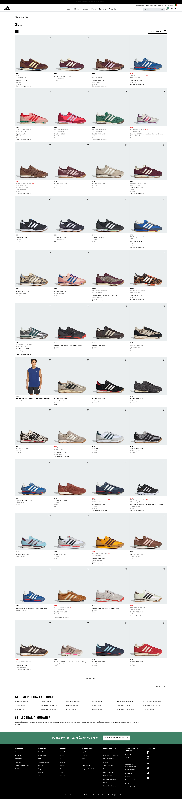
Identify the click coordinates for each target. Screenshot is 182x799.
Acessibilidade (119, 795)
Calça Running (20, 709)
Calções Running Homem (49, 705)
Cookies (86, 795)
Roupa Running (97, 709)
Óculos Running (97, 705)
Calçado (93, 9)
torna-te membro (169, 5)
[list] (81, 31)
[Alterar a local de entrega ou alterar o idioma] (176, 5)
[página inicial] (7, 8)
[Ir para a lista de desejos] (171, 9)
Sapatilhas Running (123, 705)
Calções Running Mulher (49, 709)
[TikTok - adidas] (157, 773)
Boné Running (20, 705)
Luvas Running (71, 709)
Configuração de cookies (65, 795)
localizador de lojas (139, 5)
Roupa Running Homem (125, 701)
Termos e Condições (108, 795)
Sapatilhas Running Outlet (151, 705)
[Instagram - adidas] (157, 757)
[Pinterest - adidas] (157, 768)
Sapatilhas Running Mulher (152, 701)
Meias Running (97, 701)
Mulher (76, 9)
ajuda (147, 5)
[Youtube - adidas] (157, 778)
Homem (68, 9)
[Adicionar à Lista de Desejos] (49, 38)
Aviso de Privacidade (96, 795)
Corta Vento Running (73, 701)
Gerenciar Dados (78, 795)
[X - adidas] (157, 763)
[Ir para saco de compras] (176, 9)
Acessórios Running (22, 701)
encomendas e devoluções (156, 5)
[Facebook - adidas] (157, 752)
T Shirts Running (148, 709)
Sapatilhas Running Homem (126, 709)
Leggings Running (72, 705)
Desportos (102, 9)
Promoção (112, 9)
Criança (85, 9)
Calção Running (46, 701)
